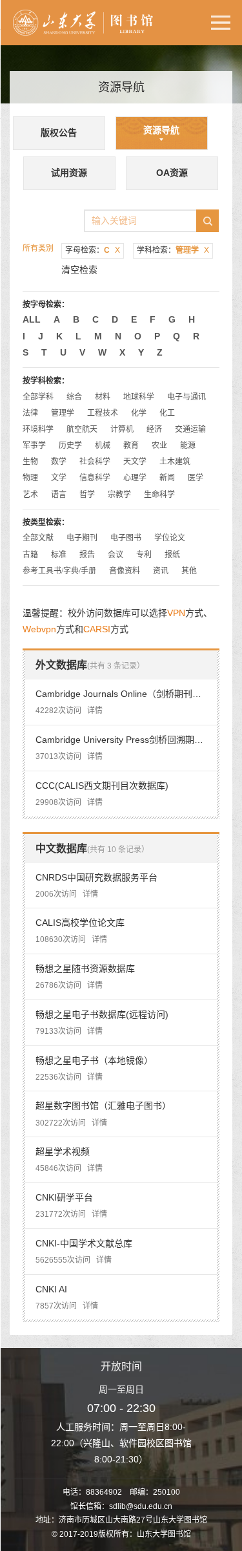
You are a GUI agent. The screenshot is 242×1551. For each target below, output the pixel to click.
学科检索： (173, 250)
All (32, 319)
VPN (176, 613)
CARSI (96, 629)
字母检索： (92, 250)
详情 (95, 710)
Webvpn (39, 629)
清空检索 (79, 269)
